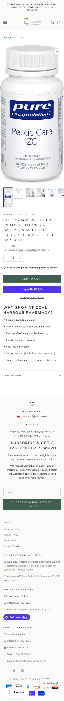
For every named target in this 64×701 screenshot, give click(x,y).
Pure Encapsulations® (20, 214)
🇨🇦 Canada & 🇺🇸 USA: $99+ (32, 416)
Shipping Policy (11, 529)
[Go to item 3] (30, 192)
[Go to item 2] (19, 194)
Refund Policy (10, 534)
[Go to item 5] (52, 192)
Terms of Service (12, 546)
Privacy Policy (10, 540)
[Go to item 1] (8, 197)
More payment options (32, 297)
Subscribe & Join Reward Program (32, 504)
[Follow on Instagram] (14, 670)
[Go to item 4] (41, 192)
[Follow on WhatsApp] (23, 670)
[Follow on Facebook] (5, 670)
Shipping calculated (28, 249)
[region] (32, 410)
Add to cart (32, 278)
